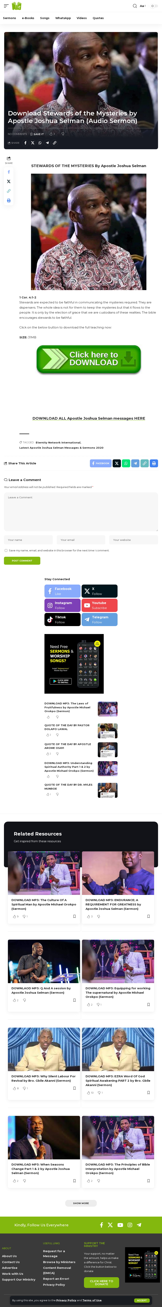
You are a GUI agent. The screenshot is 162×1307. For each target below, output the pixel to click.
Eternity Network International (58, 442)
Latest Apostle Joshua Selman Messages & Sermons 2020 (61, 447)
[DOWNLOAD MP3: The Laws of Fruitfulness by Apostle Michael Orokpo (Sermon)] (108, 709)
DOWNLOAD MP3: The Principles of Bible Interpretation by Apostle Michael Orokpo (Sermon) (118, 1169)
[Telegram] (100, 619)
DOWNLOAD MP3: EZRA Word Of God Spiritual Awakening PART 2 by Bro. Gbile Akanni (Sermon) (118, 1080)
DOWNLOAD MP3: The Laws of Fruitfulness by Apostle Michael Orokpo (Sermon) (67, 707)
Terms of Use (92, 1300)
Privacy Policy (66, 1300)
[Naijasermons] (17, 6)
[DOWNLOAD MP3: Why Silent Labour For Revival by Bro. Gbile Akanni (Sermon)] (44, 1049)
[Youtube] (100, 605)
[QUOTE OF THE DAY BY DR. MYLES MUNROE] (108, 790)
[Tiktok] (62, 619)
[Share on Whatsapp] (40, 142)
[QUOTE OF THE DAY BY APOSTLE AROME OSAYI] (108, 749)
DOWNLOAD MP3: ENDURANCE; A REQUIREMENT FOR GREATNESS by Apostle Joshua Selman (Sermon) (113, 904)
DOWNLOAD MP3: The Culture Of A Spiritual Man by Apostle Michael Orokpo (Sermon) (43, 904)
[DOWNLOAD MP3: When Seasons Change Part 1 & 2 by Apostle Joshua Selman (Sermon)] (44, 1137)
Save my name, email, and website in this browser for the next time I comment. (59, 550)
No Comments (17, 134)
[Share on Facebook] (25, 142)
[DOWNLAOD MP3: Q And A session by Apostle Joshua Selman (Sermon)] (44, 961)
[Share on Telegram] (47, 142)
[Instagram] (62, 605)
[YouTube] (120, 1225)
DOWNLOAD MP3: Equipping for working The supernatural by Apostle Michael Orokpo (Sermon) (118, 992)
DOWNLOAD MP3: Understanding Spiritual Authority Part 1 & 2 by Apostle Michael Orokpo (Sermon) (69, 766)
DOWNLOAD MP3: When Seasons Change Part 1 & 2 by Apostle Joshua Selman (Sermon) (40, 1169)
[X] (100, 591)
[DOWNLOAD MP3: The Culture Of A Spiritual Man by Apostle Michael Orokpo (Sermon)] (44, 873)
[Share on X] (32, 142)
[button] (142, 1300)
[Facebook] (62, 591)
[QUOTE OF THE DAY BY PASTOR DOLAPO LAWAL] (108, 730)
